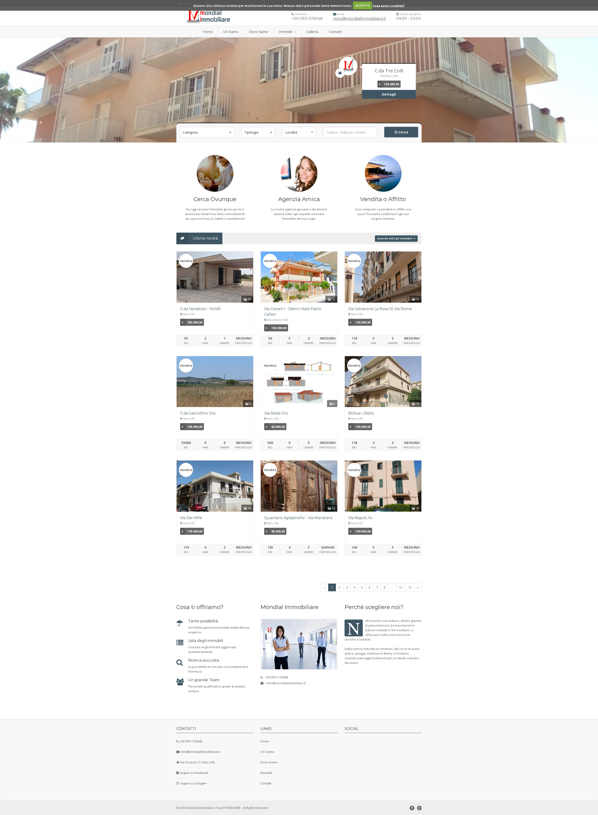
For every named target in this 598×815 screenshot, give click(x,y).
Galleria (312, 31)
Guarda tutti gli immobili (395, 238)
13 (409, 587)
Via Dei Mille (191, 518)
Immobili (285, 31)
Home (208, 31)
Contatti (335, 31)
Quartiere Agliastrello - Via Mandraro (298, 518)
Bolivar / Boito (361, 413)
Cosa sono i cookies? (389, 5)
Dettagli (389, 94)
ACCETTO (362, 5)
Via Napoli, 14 (360, 518)
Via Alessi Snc (276, 413)
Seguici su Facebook (194, 773)
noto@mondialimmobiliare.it (359, 18)
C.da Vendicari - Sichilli (200, 309)
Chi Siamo (230, 31)
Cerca (403, 132)
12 (400, 587)
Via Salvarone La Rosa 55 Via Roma (380, 309)
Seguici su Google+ (193, 783)
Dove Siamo (258, 31)
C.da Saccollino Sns (197, 413)
